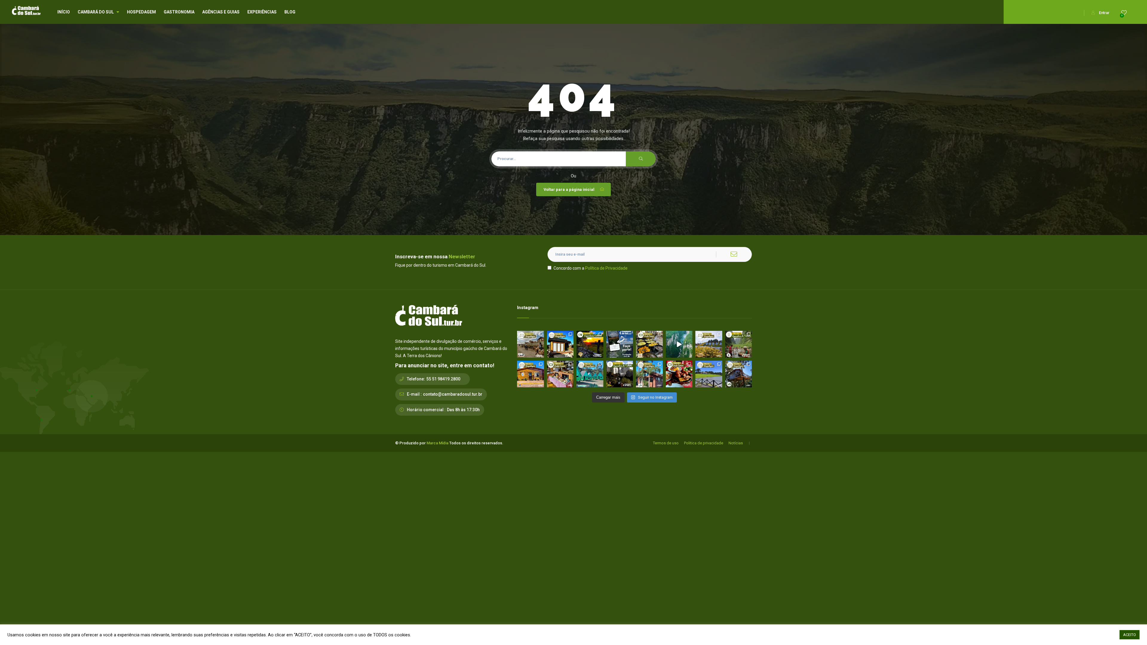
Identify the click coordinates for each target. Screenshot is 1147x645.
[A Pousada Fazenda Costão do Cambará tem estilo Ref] (530, 344)
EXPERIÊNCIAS (262, 12)
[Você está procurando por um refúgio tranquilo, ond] (649, 374)
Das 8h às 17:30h (463, 409)
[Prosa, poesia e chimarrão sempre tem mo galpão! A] (589, 344)
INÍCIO (63, 12)
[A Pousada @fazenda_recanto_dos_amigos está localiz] (708, 344)
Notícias (736, 443)
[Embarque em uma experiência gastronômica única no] (649, 344)
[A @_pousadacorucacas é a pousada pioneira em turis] (708, 374)
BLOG (289, 12)
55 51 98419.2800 (443, 379)
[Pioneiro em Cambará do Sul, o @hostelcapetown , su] (530, 374)
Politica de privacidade (703, 443)
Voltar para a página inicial (569, 189)
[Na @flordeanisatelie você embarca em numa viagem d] (560, 374)
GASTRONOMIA (179, 12)
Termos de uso (666, 443)
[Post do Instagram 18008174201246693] (679, 344)
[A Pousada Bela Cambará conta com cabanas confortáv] (589, 374)
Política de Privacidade (606, 268)
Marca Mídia (437, 443)
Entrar (1104, 12)
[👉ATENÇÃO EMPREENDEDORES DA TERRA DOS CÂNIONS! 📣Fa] (619, 344)
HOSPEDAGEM (141, 12)
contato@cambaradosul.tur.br (452, 394)
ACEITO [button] (1129, 634)
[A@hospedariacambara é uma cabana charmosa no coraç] (560, 344)
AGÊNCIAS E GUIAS (221, 12)
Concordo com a (590, 268)
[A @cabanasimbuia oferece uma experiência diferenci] (738, 374)
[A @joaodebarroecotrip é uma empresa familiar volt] (738, 344)
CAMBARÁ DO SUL (96, 12)
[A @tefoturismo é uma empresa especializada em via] (619, 374)
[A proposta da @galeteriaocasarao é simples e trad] (679, 374)
